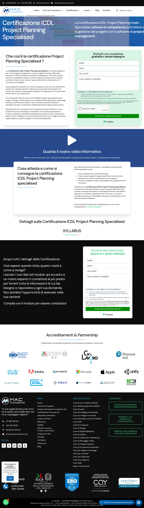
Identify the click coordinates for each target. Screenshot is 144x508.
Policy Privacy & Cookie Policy (51, 505)
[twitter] (9, 445)
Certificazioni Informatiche (16, 15)
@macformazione (42, 3)
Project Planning (71, 235)
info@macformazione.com (64, 3)
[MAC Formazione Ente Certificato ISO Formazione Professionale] (72, 474)
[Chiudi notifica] (101, 502)
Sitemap (65, 505)
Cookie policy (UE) (75, 505)
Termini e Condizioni (89, 505)
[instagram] (14, 445)
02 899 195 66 (11, 3)
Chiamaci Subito (93, 207)
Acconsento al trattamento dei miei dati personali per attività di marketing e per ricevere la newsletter (108, 98)
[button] (6, 502)
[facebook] (4, 445)
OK (10, 478)
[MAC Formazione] (13, 398)
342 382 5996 (26, 3)
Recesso (100, 505)
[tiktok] (25, 445)
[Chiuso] (19, 462)
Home (5, 15)
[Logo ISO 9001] (18, 351)
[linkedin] (19, 445)
